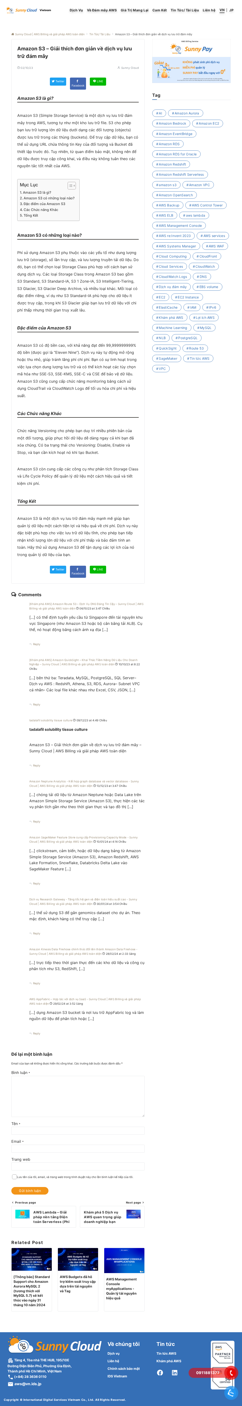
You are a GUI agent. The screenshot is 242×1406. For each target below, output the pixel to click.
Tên (15, 1123)
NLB (162, 338)
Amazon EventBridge (175, 134)
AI (160, 113)
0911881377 (208, 1372)
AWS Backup (169, 205)
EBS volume (208, 287)
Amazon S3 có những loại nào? (49, 198)
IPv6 (212, 307)
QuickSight (168, 348)
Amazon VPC (199, 185)
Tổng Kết (31, 215)
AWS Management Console (180, 225)
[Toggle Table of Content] (69, 186)
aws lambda (195, 215)
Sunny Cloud (130, 68)
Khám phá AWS (171, 317)
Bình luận (20, 1072)
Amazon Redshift (172, 164)
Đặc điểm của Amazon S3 (44, 204)
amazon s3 (168, 185)
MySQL (206, 328)
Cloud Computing (173, 256)
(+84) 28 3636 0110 (30, 1377)
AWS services (214, 236)
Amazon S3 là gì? (37, 192)
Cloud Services (171, 266)
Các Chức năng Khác (41, 210)
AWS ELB (166, 215)
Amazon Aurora (187, 113)
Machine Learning (173, 328)
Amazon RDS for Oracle (178, 154)
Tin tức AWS (199, 358)
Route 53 (196, 348)
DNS (203, 277)
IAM (193, 307)
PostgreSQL (188, 338)
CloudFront (208, 256)
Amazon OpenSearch (176, 195)
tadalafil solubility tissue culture (50, 720)
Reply (36, 644)
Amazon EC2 (209, 123)
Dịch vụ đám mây (173, 287)
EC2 (162, 297)
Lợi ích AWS (205, 317)
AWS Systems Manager (177, 246)
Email (17, 1141)
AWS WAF (216, 246)
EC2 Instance (188, 297)
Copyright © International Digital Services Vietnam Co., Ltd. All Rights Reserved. (65, 1400)
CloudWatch (205, 266)
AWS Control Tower (207, 205)
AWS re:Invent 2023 (175, 236)
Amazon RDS (169, 144)
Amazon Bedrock (172, 123)
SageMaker (168, 358)
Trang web (20, 1159)
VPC (162, 369)
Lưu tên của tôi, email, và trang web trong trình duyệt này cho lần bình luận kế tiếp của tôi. (75, 1177)
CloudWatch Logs (173, 277)
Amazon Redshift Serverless (181, 174)
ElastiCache (168, 307)
